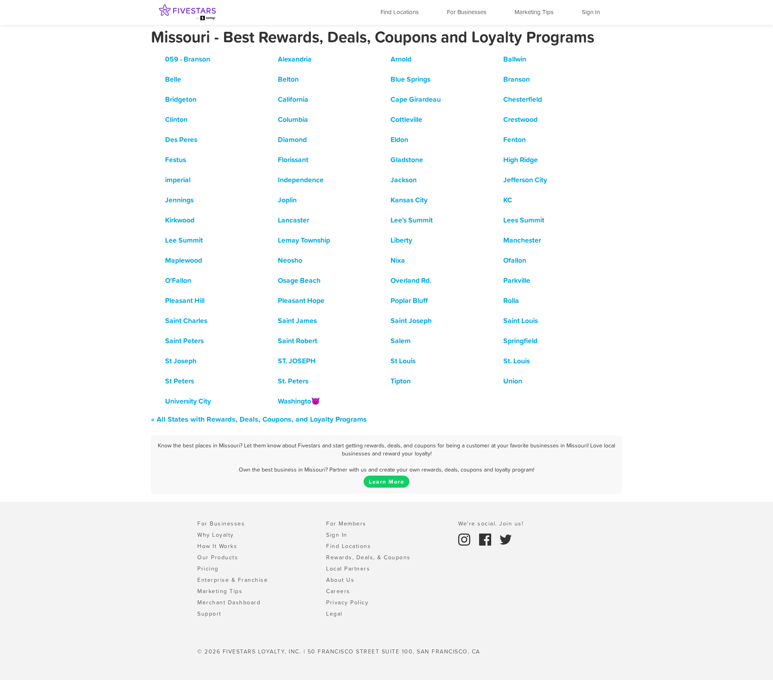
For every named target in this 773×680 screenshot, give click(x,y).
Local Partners (348, 569)
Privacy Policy (347, 602)
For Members (346, 523)
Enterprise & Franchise (232, 580)
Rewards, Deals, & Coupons (368, 557)
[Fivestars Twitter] (505, 539)
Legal (334, 614)
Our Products (217, 557)
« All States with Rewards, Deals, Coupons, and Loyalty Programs (259, 419)
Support (209, 614)
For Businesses (466, 11)
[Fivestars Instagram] (465, 539)
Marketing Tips (534, 11)
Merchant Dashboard (228, 602)
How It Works (217, 546)
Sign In (591, 11)
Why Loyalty (215, 535)
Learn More (386, 482)
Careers (338, 591)
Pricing (208, 569)
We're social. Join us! (490, 523)
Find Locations (399, 11)
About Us (340, 580)
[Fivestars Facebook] (486, 539)
